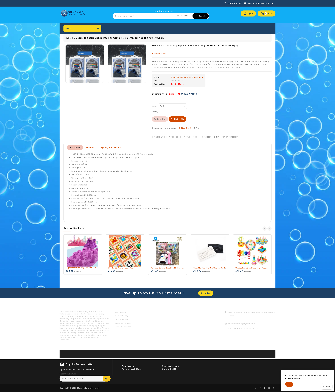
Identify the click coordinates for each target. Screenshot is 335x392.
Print (197, 128)
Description (75, 147)
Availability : (160, 84)
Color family (154, 109)
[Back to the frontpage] (269, 37)
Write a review (161, 53)
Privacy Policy (121, 316)
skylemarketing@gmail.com (241, 323)
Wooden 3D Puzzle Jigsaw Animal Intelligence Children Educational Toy (136, 268)
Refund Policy (121, 319)
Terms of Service (123, 327)
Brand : (157, 77)
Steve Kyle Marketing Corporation (187, 77)
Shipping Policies (123, 323)
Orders (109, 28)
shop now (206, 293)
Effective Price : (159, 95)
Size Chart (186, 128)
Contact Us (120, 312)
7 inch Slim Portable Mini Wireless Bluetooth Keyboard (215, 268)
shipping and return (110, 147)
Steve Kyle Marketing (87, 388)
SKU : (156, 81)
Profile (121, 28)
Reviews (90, 147)
